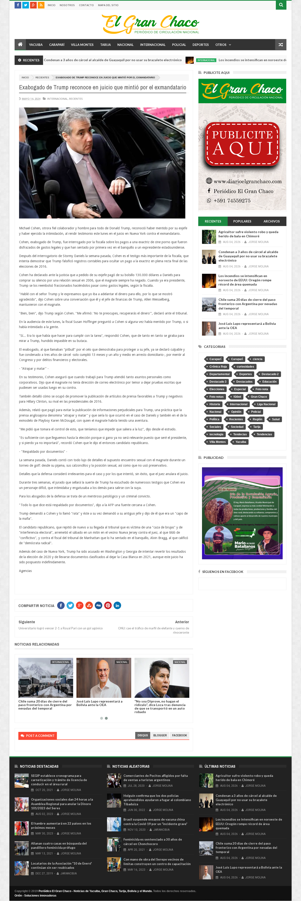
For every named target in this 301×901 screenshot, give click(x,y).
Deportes (201, 45)
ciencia (257, 359)
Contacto (86, 5)
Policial (179, 45)
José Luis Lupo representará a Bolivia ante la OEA (99, 703)
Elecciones (217, 389)
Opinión (236, 411)
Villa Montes (82, 45)
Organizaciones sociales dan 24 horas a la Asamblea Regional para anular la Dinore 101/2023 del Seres (62, 804)
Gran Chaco (259, 396)
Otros (220, 45)
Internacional (153, 45)
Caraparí (56, 45)
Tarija (105, 45)
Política (214, 419)
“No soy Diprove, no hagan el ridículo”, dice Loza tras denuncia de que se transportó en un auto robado (160, 706)
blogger (160, 735)
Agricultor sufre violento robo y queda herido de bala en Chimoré (248, 234)
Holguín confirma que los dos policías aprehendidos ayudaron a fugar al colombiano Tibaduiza (157, 800)
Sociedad (237, 427)
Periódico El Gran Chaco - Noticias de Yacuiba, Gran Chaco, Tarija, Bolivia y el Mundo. (95, 891)
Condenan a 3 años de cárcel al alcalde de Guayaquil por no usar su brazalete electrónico (85, 60)
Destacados (244, 381)
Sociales (215, 427)
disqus (143, 735)
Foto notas (217, 396)
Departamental (220, 374)
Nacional (125, 45)
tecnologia (216, 434)
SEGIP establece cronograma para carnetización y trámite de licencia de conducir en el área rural (59, 780)
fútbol (237, 396)
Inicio (51, 5)
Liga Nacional (266, 404)
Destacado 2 (270, 374)
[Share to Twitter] (28, 693)
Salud (276, 419)
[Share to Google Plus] (33, 693)
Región (257, 419)
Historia (215, 404)
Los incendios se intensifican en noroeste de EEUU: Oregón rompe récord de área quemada (244, 280)
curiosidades (245, 366)
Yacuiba (36, 45)
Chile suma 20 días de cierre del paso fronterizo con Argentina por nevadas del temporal (45, 704)
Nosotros (67, 5)
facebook (179, 735)
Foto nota (262, 389)
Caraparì (237, 359)
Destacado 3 (218, 381)
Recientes (42, 77)
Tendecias (240, 434)
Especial (240, 389)
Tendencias (264, 434)
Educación (269, 381)
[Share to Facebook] (23, 693)
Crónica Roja (218, 366)
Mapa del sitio (108, 5)
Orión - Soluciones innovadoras (35, 895)
